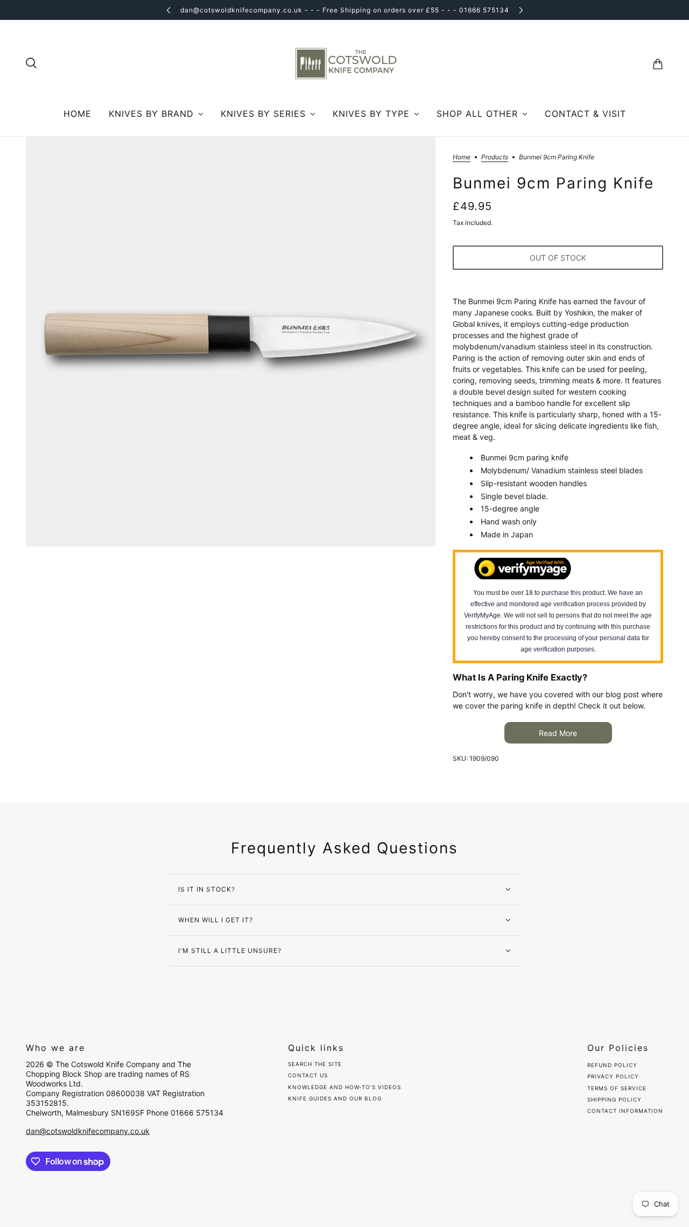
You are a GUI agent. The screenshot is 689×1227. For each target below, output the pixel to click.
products (494, 157)
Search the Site (315, 1064)
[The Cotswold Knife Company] (344, 64)
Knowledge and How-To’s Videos (344, 1087)
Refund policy (612, 1065)
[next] (521, 10)
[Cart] (657, 64)
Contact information (625, 1110)
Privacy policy (613, 1076)
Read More (558, 733)
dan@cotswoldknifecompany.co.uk (88, 1130)
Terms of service (616, 1088)
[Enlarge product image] (230, 341)
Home (461, 157)
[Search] (31, 63)
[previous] (168, 10)
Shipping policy (614, 1099)
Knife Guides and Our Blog (335, 1098)
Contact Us (308, 1075)
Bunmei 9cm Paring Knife (553, 183)
